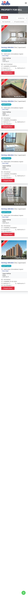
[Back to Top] (24, 597)
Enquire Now (8, 73)
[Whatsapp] (24, 593)
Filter (5, 17)
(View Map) (5, 55)
